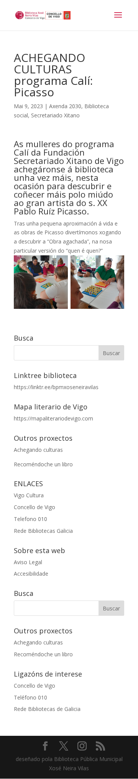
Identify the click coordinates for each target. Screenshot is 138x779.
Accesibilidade (31, 573)
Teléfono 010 (30, 697)
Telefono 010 (30, 519)
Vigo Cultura (29, 495)
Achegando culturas (38, 449)
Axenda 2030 (65, 106)
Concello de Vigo (34, 507)
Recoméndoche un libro (43, 464)
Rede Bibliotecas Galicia (43, 530)
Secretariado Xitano (55, 115)
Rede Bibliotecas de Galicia (47, 708)
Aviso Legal (28, 562)
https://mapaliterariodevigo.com (53, 418)
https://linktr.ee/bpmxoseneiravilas (56, 387)
